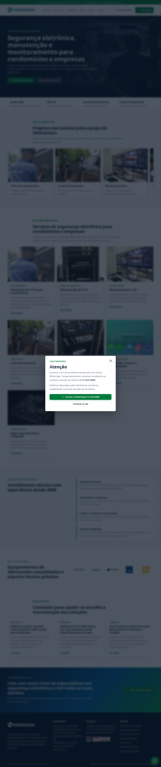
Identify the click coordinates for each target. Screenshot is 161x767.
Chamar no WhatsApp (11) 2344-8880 (82, 397)
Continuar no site (80, 404)
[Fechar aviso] (110, 360)
